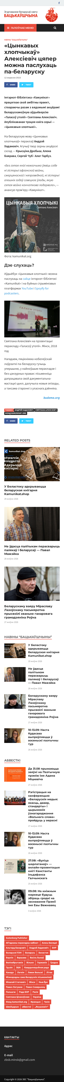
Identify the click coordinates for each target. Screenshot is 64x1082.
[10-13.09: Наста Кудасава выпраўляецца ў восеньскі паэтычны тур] (15, 730)
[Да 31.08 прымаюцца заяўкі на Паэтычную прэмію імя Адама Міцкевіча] (15, 769)
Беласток (43, 952)
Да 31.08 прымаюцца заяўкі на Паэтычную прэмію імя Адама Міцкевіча (44, 774)
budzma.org (52, 398)
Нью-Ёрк (43, 982)
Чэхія (46, 1001)
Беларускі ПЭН (14, 952)
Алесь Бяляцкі (49, 942)
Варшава (21, 957)
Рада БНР (24, 992)
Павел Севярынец (35, 987)
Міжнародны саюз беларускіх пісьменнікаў (29, 977)
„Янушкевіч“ (41, 1006)
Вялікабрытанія (14, 962)
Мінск (32, 982)
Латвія (20, 972)
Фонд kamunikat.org (15, 413)
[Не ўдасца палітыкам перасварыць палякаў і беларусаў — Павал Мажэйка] (32, 542)
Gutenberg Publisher (16, 938)
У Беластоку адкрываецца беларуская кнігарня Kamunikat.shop (25, 490)
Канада (10, 972)
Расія (35, 992)
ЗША (18, 967)
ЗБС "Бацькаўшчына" (33, 1079)
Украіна (37, 997)
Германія (42, 962)
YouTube (27, 288)
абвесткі (26, 1006)
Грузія (9, 967)
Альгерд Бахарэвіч (16, 947)
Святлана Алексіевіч (46, 410)
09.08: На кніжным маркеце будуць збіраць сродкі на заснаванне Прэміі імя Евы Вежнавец (42, 898)
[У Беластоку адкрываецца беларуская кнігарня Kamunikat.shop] (32, 482)
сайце (27, 279)
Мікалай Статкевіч (16, 982)
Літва (49, 972)
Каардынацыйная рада (36, 967)
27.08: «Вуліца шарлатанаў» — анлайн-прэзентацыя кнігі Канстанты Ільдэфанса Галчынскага (44, 869)
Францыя (35, 1001)
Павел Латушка (14, 987)
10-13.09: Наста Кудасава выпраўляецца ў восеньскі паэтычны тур (43, 737)
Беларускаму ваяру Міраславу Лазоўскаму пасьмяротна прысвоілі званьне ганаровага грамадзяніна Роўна (43, 706)
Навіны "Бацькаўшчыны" (16, 40)
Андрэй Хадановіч (24, 410)
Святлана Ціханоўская (17, 997)
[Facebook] (59, 3)
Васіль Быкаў (37, 957)
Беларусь (30, 952)
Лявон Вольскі (35, 972)
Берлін (9, 957)
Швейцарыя (12, 1006)
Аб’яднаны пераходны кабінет (22, 942)
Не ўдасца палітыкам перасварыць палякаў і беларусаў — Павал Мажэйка (32, 550)
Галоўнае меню (22, 27)
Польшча (11, 992)
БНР (54, 947)
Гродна (54, 962)
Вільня (30, 962)
